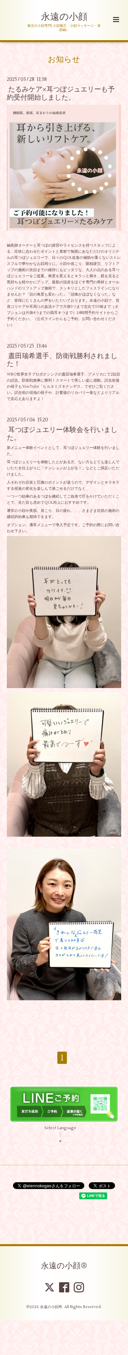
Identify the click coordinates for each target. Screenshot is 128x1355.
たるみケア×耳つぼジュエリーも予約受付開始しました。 (61, 93)
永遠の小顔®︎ (64, 1266)
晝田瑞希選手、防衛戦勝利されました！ (62, 360)
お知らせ (64, 59)
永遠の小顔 (64, 17)
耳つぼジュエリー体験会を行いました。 (62, 433)
